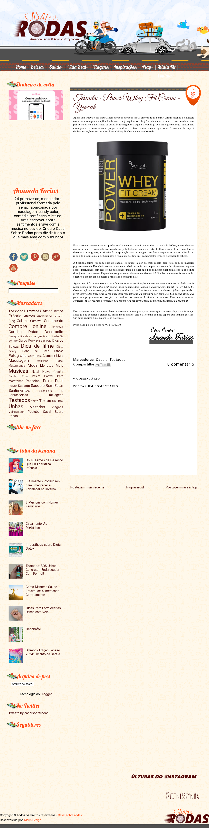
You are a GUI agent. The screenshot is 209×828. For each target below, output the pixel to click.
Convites (57, 327)
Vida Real (79, 67)
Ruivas (13, 386)
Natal (35, 372)
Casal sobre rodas (70, 815)
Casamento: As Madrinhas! (36, 525)
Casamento (53, 320)
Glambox (49, 356)
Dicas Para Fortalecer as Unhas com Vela (43, 610)
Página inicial (135, 487)
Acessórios (17, 311)
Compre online (27, 326)
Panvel (48, 376)
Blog (12, 321)
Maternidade (17, 366)
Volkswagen (16, 412)
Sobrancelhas (18, 395)
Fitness (58, 351)
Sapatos (24, 386)
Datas (33, 331)
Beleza (39, 67)
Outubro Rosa (18, 376)
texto (34, 401)
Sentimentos (19, 390)
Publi (59, 380)
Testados (118, 360)
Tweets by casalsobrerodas (29, 713)
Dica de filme (37, 346)
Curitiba (15, 331)
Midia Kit (168, 67)
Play (149, 67)
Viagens (102, 67)
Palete (36, 376)
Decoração (53, 331)
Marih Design (32, 820)
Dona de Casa (35, 351)
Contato (165, 76)
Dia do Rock (27, 340)
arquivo (58, 316)
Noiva (46, 372)
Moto (59, 366)
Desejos (14, 336)
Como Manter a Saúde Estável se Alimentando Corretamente (42, 591)
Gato (31, 356)
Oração (58, 372)
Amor (47, 311)
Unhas (16, 406)
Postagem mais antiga (181, 487)
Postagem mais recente (87, 487)
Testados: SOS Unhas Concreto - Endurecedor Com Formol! (42, 570)
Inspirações (127, 67)
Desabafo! (33, 629)
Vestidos (37, 407)
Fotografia (18, 355)
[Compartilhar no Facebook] (109, 365)
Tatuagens (56, 395)
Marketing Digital (50, 360)
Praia (47, 380)
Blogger (46, 694)
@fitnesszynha (182, 796)
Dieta (60, 347)
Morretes (46, 366)
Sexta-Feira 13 (51, 390)
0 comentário (180, 364)
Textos (45, 400)
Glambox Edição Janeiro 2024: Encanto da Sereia (43, 652)
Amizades (34, 311)
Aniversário (44, 316)
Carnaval (36, 321)
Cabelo (102, 360)
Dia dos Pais (43, 340)
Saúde (57, 67)
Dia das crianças (31, 336)
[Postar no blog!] (101, 365)
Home (22, 67)
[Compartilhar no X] (105, 365)
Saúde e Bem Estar (47, 385)
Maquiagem (19, 360)
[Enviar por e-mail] (97, 365)
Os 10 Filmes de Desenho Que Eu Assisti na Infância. (44, 464)
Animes (29, 316)
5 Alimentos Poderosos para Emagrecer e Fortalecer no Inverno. (43, 485)
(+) (38, 241)
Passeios (33, 381)
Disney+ (13, 351)
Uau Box (57, 401)
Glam (39, 356)
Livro (59, 356)
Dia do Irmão (51, 336)
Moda (33, 365)
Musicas (18, 371)
